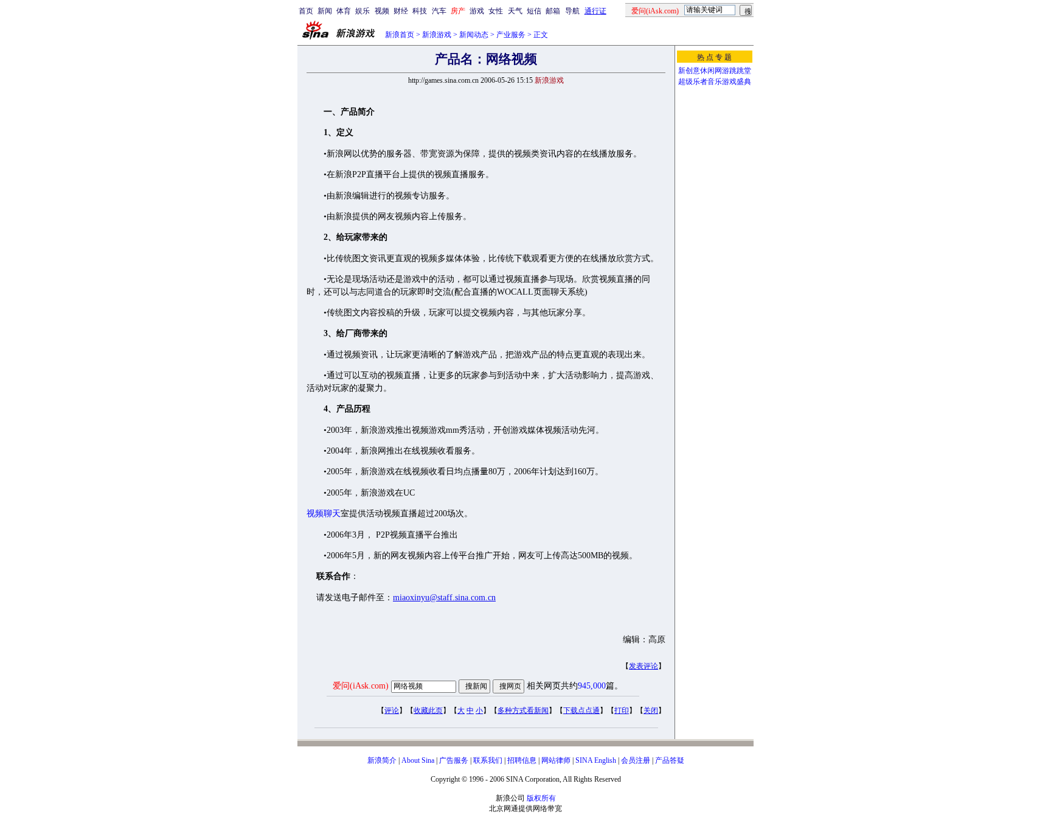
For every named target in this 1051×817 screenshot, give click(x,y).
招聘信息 (521, 760)
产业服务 (511, 34)
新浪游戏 (436, 34)
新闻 (324, 11)
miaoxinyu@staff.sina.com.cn (444, 597)
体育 (343, 11)
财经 (401, 11)
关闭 (650, 710)
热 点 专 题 (714, 57)
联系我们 (487, 760)
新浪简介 (382, 760)
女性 (495, 11)
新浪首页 (399, 34)
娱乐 (362, 11)
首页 (306, 11)
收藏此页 (428, 710)
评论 (391, 710)
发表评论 (643, 666)
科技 (419, 11)
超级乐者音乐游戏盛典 (714, 81)
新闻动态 (473, 34)
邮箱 (553, 11)
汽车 (439, 11)
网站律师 (556, 760)
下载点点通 (581, 710)
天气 (515, 11)
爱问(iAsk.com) (361, 685)
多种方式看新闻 (523, 710)
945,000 (592, 685)
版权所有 (541, 798)
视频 (382, 11)
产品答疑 (669, 760)
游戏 (477, 11)
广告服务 (453, 760)
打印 (621, 710)
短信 (534, 11)
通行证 (595, 11)
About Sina (417, 760)
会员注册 (635, 760)
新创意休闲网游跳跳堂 (714, 70)
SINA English (595, 760)
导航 (572, 11)
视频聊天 (324, 513)
